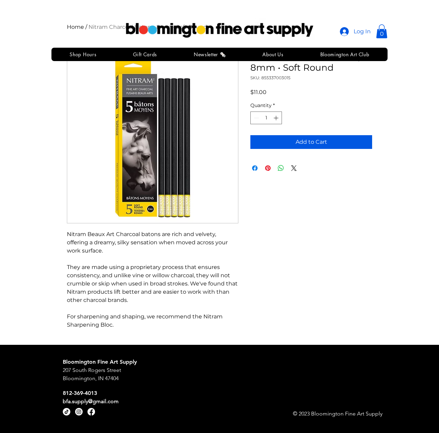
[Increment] (276, 118)
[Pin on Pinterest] (268, 168)
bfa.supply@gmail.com (91, 401)
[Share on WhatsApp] (281, 168)
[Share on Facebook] (255, 168)
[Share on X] (294, 168)
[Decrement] (255, 118)
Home (75, 27)
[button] (382, 31)
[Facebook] (91, 412)
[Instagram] (79, 412)
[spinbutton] (266, 118)
